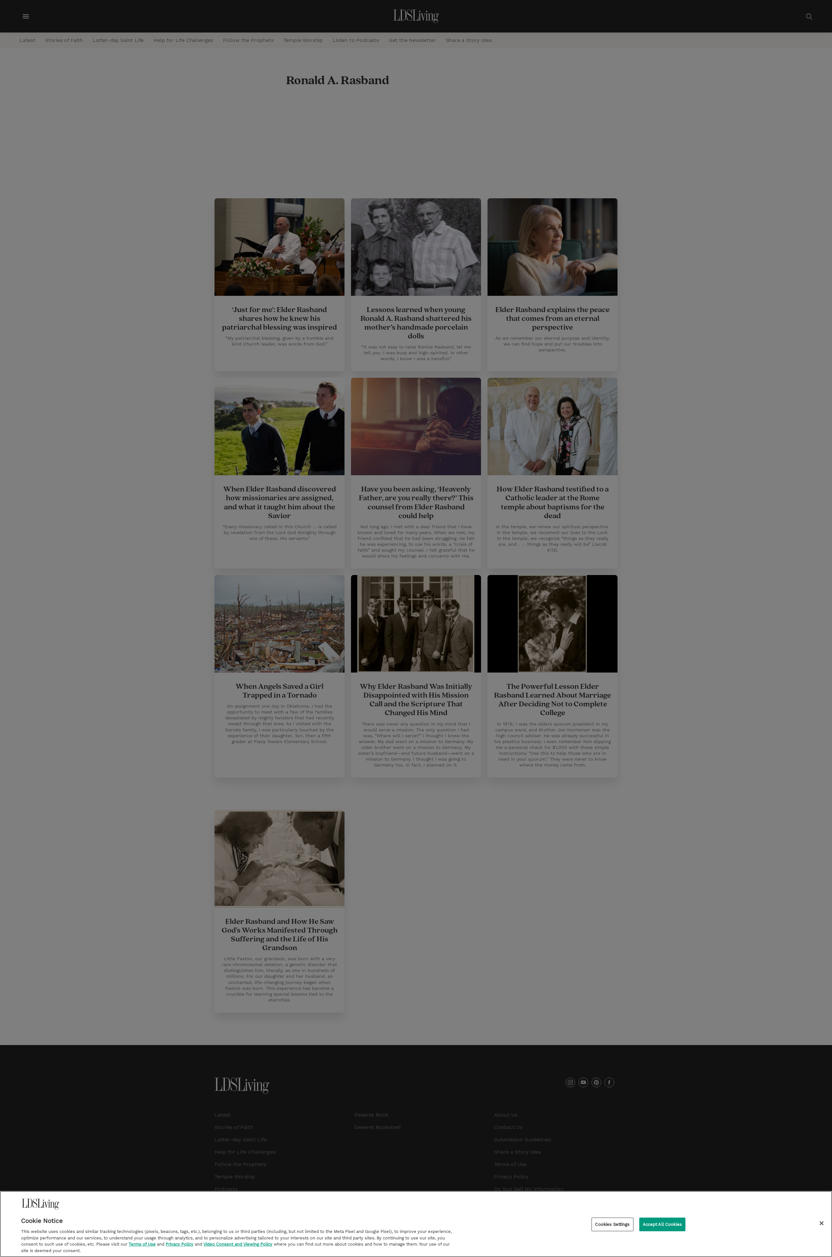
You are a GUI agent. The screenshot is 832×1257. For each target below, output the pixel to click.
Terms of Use (142, 1244)
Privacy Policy (179, 1244)
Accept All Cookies (662, 1224)
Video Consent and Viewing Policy (237, 1244)
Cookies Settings (612, 1224)
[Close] (821, 1223)
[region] (416, 1224)
